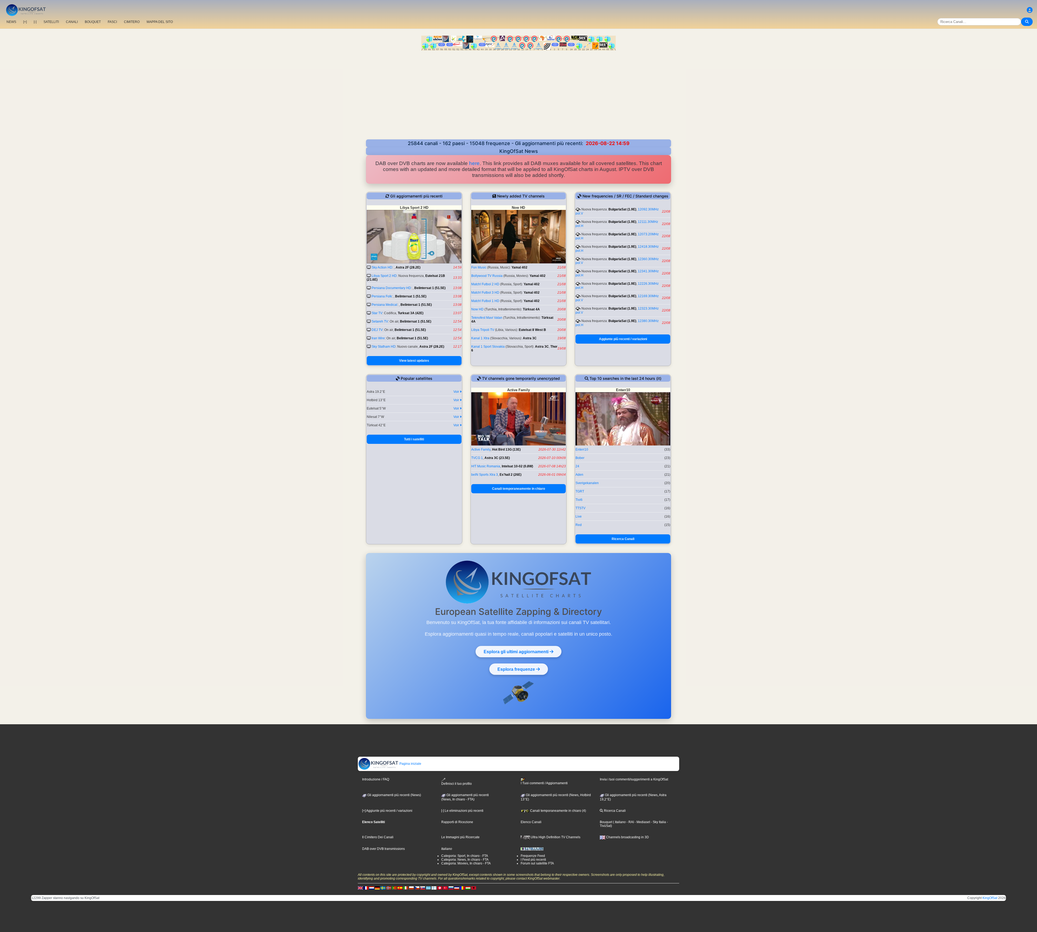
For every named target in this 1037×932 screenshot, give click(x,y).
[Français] (365, 888)
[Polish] (411, 888)
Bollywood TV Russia (487, 276)
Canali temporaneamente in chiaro (518, 489)
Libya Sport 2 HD (384, 276)
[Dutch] (371, 888)
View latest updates (414, 361)
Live (578, 516)
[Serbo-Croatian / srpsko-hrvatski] (456, 888)
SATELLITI (51, 22)
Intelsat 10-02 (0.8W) (517, 466)
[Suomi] (434, 888)
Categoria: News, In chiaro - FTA (465, 859)
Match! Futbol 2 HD (485, 284)
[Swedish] (383, 888)
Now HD (477, 309)
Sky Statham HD (384, 346)
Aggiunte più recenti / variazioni (623, 339)
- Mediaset (642, 822)
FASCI (112, 22)
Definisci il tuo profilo (456, 783)
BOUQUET (93, 22)
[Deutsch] (377, 888)
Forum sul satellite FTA (537, 863)
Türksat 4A (531, 309)
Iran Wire (378, 338)
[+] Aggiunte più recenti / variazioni (387, 811)
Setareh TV (380, 321)
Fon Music (478, 267)
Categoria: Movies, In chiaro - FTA (466, 863)
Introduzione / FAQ (375, 779)
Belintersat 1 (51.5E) (430, 288)
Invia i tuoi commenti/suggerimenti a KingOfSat (634, 779)
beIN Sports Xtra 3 (484, 475)
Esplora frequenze (516, 669)
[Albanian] (473, 888)
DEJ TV (377, 330)
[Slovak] (422, 888)
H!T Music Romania (485, 466)
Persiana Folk (382, 296)
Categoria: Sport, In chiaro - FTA (464, 856)
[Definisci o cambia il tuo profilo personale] (1030, 10)
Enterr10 (581, 449)
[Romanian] (462, 888)
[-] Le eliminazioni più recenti (462, 811)
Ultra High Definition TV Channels (555, 837)
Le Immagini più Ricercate (460, 837)
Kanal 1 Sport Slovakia (488, 346)
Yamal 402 (519, 267)
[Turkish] (445, 888)
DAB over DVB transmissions (383, 849)
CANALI (72, 22)
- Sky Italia (658, 822)
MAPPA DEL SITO (160, 22)
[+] (25, 22)
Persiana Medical (384, 305)
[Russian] (451, 888)
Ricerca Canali (623, 539)
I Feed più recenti (533, 859)
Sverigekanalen (587, 483)
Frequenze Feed (533, 856)
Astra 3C (530, 338)
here (474, 163)
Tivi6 (579, 500)
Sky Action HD (382, 267)
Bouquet (606, 822)
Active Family (480, 449)
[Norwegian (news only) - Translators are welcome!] (388, 888)
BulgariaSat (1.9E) (622, 209)
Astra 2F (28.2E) (408, 267)
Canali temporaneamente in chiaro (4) (557, 811)
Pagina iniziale (410, 764)
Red (578, 525)
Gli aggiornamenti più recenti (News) (393, 795)
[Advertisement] (518, 95)
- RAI (630, 822)
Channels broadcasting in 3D (627, 837)
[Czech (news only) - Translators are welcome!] (417, 888)
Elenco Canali (531, 822)
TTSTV (580, 508)
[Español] (400, 888)
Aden (579, 475)
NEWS (11, 22)
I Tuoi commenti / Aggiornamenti (544, 783)
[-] (35, 22)
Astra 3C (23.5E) (497, 458)
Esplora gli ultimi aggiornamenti (517, 651)
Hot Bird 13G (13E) (506, 449)
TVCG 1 (477, 458)
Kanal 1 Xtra (480, 338)
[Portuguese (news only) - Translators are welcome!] (394, 888)
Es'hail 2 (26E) (510, 475)
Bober (579, 458)
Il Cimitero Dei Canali (377, 837)
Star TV (377, 313)
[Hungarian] (468, 888)
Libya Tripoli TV (482, 330)
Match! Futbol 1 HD (485, 301)
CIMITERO (132, 22)
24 (577, 466)
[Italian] (405, 888)
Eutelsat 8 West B (532, 330)
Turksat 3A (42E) (410, 313)
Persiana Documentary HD (391, 288)
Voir (456, 392)
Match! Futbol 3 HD (485, 292)
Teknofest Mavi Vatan (486, 318)
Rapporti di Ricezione (457, 822)
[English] (360, 888)
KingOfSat (989, 898)
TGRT (579, 491)
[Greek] (428, 888)
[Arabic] (439, 888)
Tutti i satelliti (414, 439)
